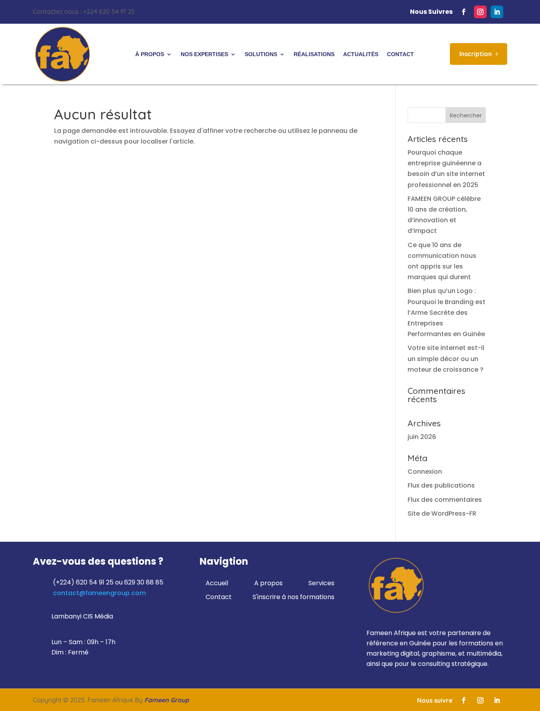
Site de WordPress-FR (442, 513)
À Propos (149, 54)
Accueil (217, 583)
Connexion (425, 471)
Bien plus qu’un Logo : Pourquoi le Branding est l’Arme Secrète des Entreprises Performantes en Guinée (446, 312)
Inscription (475, 54)
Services (321, 583)
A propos (268, 583)
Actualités (360, 54)
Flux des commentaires (445, 499)
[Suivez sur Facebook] (463, 12)
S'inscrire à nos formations (293, 596)
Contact (400, 54)
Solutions (261, 54)
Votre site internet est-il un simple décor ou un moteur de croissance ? (446, 358)
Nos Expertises (204, 54)
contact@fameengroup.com (99, 593)
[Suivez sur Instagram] (480, 12)
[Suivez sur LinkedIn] (497, 12)
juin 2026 (422, 436)
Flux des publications (441, 485)
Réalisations (314, 54)
